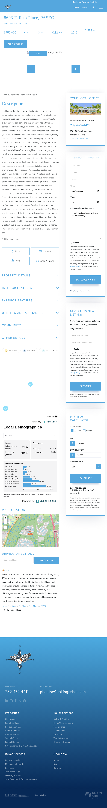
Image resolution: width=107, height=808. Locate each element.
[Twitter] (20, 701)
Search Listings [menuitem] (12, 723)
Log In (85, 7)
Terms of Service (85, 291)
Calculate (85, 478)
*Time (72, 197)
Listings (13, 606)
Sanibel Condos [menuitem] (12, 738)
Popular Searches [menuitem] (13, 726)
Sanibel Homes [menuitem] (12, 742)
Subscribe (85, 386)
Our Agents (84, 139)
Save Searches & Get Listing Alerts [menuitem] (21, 745)
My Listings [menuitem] (10, 719)
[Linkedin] (6, 701)
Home (4, 606)
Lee (24, 606)
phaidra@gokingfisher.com (63, 691)
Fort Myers (33, 606)
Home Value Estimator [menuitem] (63, 723)
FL (20, 606)
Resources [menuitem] (58, 734)
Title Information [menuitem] (61, 738)
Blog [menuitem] (55, 764)
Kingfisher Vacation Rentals (84, 2)
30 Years (77, 430)
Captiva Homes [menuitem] (12, 734)
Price (72, 438)
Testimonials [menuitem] (59, 730)
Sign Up (76, 7)
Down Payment (77, 450)
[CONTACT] (15, 44)
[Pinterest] (24, 701)
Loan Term (75, 426)
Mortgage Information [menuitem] (15, 764)
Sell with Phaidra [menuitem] (61, 719)
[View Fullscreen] (5, 527)
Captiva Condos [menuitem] (12, 730)
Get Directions (46, 560)
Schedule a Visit (93, 158)
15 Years (89, 430)
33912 (43, 606)
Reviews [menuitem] (57, 768)
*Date (72, 186)
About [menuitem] (56, 760)
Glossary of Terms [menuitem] (62, 742)
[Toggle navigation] (101, 7)
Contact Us (74, 139)
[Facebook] (16, 701)
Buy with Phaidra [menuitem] (12, 760)
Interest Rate (76, 461)
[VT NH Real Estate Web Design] (93, 795)
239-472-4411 (80, 125)
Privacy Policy (75, 267)
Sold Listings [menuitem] (59, 726)
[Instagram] (11, 701)
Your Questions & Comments (82, 208)
